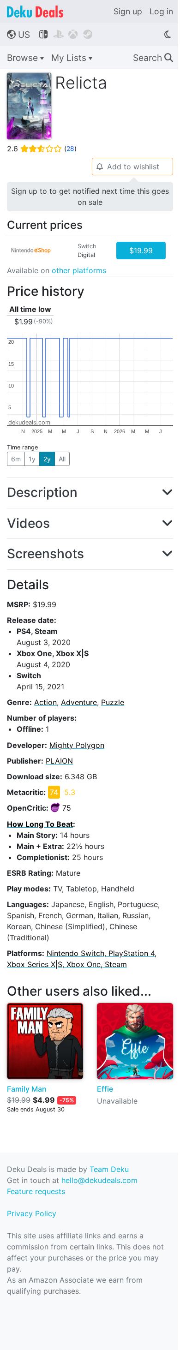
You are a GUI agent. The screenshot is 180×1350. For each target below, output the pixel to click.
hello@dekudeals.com (99, 1180)
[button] (90, 493)
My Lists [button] (70, 57)
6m (16, 459)
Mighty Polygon (76, 745)
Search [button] (153, 57)
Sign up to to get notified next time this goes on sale (90, 196)
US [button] (18, 34)
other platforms (79, 270)
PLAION (59, 760)
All (62, 459)
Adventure (79, 702)
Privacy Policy (31, 1213)
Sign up (128, 11)
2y (47, 459)
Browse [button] (23, 57)
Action (45, 702)
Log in (161, 11)
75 (66, 807)
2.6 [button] (42, 148)
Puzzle (112, 702)
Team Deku (109, 1169)
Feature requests (36, 1191)
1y (32, 459)
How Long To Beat (40, 824)
